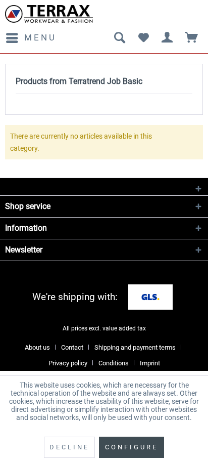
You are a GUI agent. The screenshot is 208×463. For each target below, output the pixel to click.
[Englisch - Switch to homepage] (49, 14)
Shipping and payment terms (135, 347)
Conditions (113, 363)
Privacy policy (67, 363)
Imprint (150, 363)
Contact (72, 347)
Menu (40, 37)
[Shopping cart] (192, 38)
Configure (131, 447)
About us (37, 347)
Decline (69, 447)
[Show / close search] (119, 38)
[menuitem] (31, 38)
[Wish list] (143, 38)
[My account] (168, 38)
